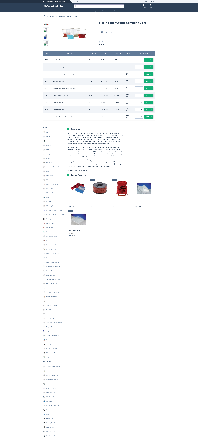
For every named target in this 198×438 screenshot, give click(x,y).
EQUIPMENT (97, 11)
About (146, 1)
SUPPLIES (85, 11)
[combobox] (99, 6)
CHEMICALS (110, 11)
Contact (152, 1)
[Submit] (75, 6)
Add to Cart (149, 60)
